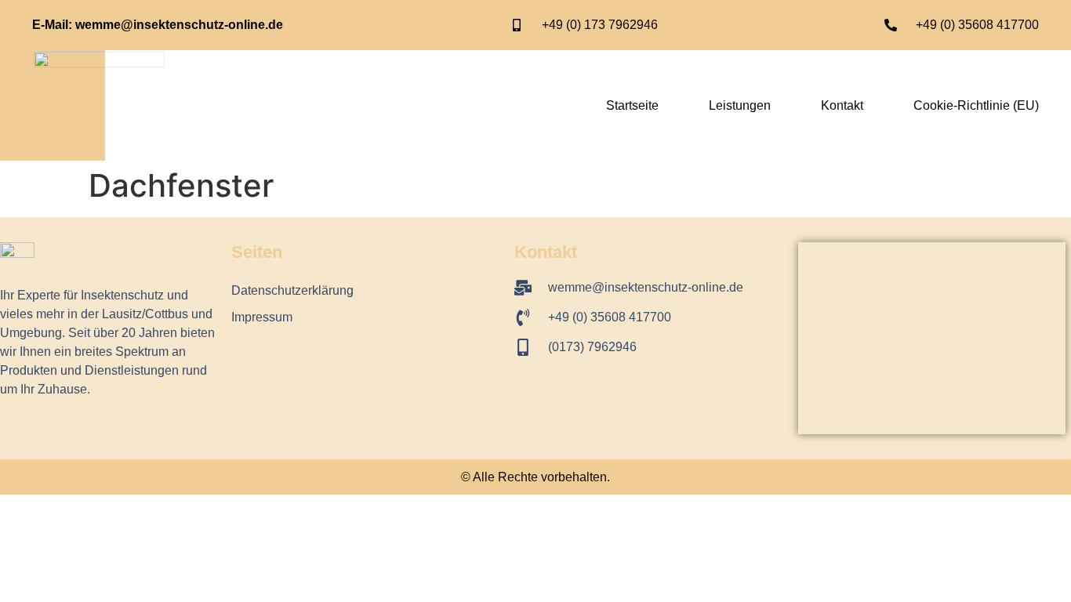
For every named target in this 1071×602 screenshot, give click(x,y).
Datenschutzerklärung (292, 290)
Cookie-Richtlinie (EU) (976, 105)
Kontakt (842, 105)
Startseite (632, 105)
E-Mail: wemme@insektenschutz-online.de (157, 24)
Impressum (261, 317)
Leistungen (740, 105)
